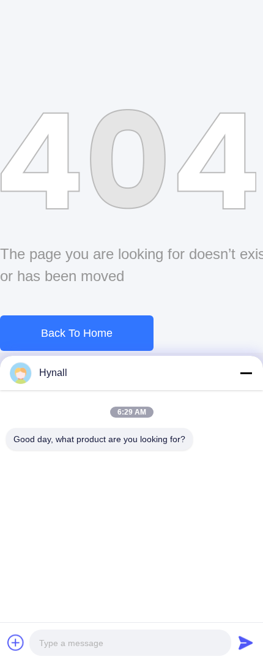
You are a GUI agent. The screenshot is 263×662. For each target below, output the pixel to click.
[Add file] (15, 642)
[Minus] (246, 373)
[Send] (246, 642)
